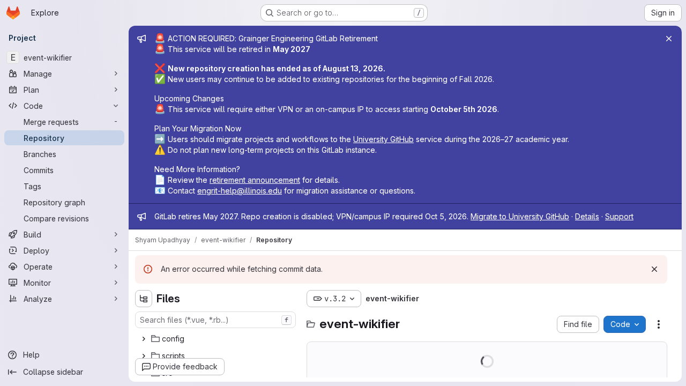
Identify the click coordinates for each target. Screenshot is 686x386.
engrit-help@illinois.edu (239, 190)
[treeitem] (216, 338)
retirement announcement (255, 179)
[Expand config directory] (143, 338)
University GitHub (383, 139)
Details (587, 216)
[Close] (668, 38)
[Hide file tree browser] (143, 298)
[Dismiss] (654, 269)
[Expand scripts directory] (143, 356)
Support (619, 216)
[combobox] (215, 319)
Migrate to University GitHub (520, 216)
